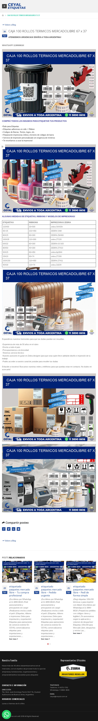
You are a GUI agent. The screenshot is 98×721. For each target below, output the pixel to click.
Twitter (8, 529)
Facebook (3, 529)
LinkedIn (13, 529)
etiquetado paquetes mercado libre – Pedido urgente (19, 591)
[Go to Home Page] (3, 15)
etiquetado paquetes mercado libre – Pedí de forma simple (51, 591)
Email (18, 529)
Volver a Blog (10, 25)
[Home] (17, 6)
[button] (48, 644)
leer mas (13, 639)
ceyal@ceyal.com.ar (58, 696)
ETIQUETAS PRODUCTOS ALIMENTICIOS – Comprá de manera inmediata (83, 592)
